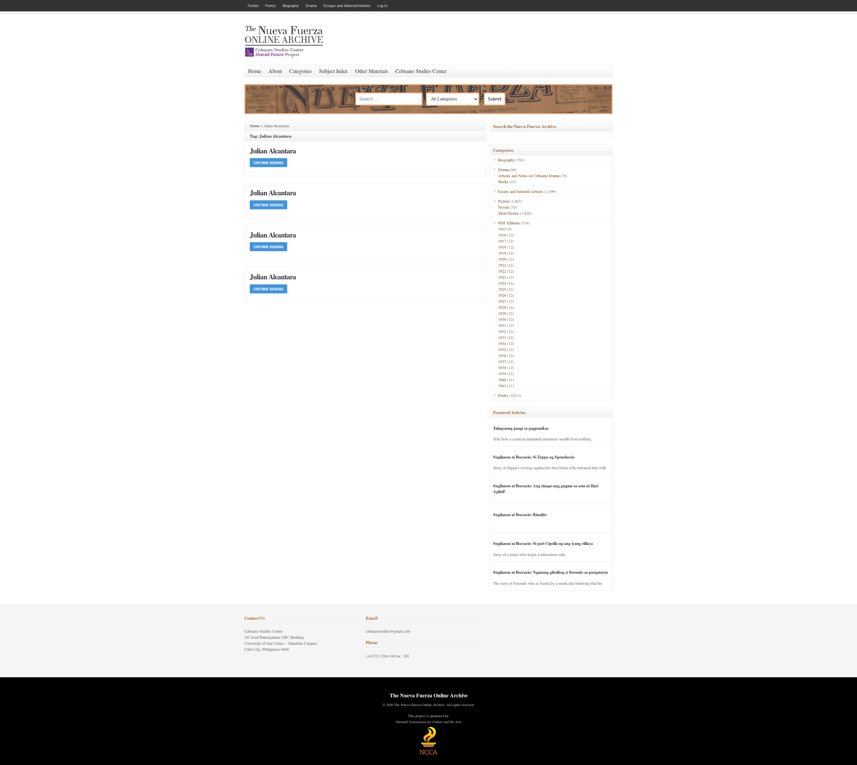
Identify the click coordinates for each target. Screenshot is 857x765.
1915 (502, 228)
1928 (502, 307)
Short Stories (508, 213)
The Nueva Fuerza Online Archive (429, 695)
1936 (502, 355)
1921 (502, 265)
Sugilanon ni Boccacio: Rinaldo (520, 514)
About (275, 70)
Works (503, 181)
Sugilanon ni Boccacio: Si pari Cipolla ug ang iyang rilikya (543, 543)
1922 (502, 271)
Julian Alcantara (273, 150)
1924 (502, 283)
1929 (502, 313)
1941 (502, 385)
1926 (502, 295)
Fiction (253, 6)
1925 (502, 289)
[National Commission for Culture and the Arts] (428, 753)
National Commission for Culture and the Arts (428, 721)
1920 (502, 259)
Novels (504, 207)
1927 (502, 301)
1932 (502, 331)
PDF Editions (509, 222)
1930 (502, 319)
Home (254, 70)
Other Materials (371, 70)
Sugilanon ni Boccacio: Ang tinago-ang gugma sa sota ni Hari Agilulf (545, 488)
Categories (300, 70)
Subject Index (333, 70)
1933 (502, 337)
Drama (311, 6)
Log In (382, 6)
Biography (291, 6)
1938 (502, 367)
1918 (502, 247)
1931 (502, 325)
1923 (502, 277)
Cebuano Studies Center (421, 70)
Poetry (270, 6)
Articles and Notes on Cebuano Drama (528, 175)
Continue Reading (268, 162)
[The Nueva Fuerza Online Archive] (286, 56)
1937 (502, 361)
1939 (502, 373)
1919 (502, 253)
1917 (502, 241)
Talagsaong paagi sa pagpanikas (521, 428)
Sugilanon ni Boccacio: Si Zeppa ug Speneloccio (533, 457)
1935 (502, 349)
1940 (502, 379)
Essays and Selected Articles (347, 6)
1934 (502, 343)
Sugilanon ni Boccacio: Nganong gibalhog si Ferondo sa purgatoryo (550, 572)
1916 (502, 234)
